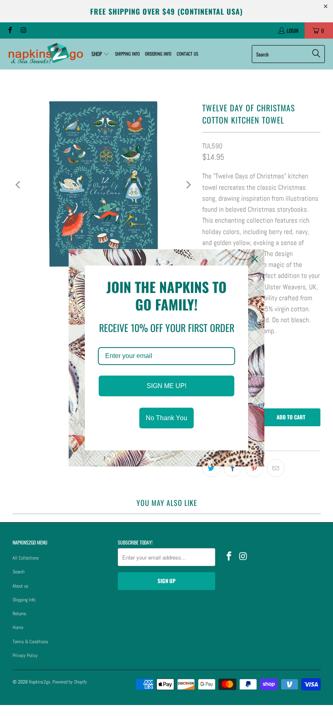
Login (292, 30)
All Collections (26, 558)
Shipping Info (24, 600)
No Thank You (166, 418)
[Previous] (18, 185)
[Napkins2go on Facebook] (9, 30)
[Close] (254, 259)
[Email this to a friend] (276, 468)
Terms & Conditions (30, 641)
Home (18, 627)
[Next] (188, 185)
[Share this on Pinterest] (254, 468)
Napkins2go (39, 682)
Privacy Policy (25, 655)
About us (20, 586)
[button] (100, 54)
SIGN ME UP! (166, 385)
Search (18, 571)
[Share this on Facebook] (233, 468)
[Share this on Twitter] (211, 468)
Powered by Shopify (69, 682)
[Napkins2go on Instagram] (22, 30)
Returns (19, 613)
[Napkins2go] (45, 54)
